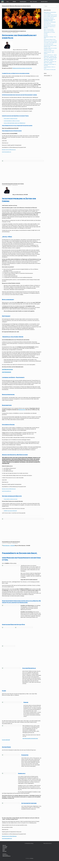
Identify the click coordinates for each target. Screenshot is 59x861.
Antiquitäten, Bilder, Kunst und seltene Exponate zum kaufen (50, 49)
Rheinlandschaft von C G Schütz (49, 32)
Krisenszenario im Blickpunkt (49, 17)
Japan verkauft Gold (47, 23)
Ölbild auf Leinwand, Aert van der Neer (50, 40)
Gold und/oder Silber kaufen (48, 44)
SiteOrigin (31, 858)
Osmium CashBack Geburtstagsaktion (50, 16)
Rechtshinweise (5, 854)
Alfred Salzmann (15, 32)
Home (8, 1)
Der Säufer (45, 33)
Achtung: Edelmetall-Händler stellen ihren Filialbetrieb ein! (14, 123)
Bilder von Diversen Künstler (48, 29)
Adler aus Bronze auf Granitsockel (49, 25)
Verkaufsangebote (23, 1)
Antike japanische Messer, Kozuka (49, 39)
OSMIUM (14, 1)
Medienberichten (22, 409)
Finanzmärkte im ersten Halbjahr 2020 (50, 42)
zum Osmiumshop (6, 372)
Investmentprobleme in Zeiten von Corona (12, 120)
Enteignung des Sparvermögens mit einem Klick (14, 31)
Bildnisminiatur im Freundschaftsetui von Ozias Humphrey (50, 13)
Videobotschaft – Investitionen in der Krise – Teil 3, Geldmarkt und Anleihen (50, 57)
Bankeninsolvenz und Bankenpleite (50, 22)
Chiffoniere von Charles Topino (49, 50)
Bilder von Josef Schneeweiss (49, 30)
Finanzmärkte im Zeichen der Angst (10, 118)
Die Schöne (46, 35)
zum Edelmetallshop (7, 369)
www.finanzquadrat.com (6, 151)
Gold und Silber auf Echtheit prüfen (50, 69)
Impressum (4, 853)
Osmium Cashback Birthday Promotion (50, 14)
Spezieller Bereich (44, 1)
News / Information (33, 1)
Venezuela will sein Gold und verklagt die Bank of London (50, 46)
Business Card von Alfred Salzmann (9, 149)
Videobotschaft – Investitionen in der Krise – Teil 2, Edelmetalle (50, 59)
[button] (57, 1)
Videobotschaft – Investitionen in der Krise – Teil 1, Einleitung (50, 62)
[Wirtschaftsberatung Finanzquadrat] (2, 1)
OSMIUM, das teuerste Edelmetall (10, 510)
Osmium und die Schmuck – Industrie (50, 54)
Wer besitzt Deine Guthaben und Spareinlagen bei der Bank (49, 20)
